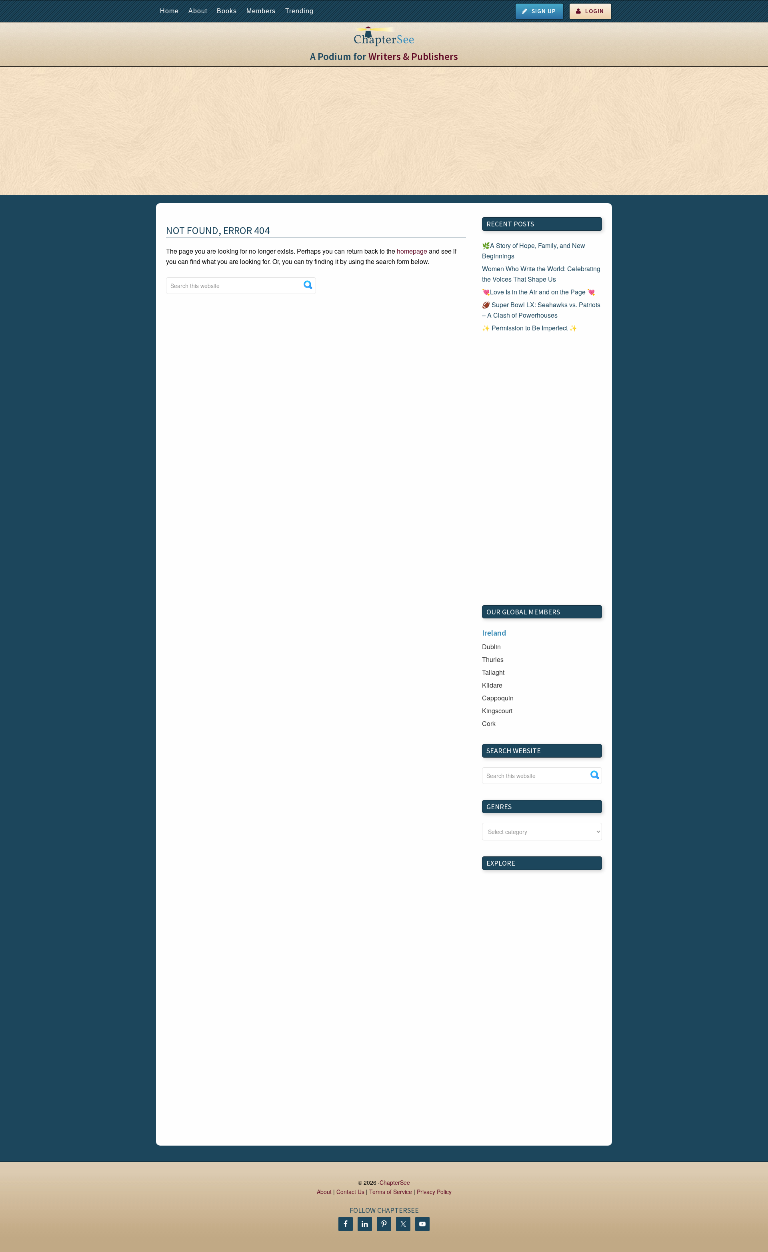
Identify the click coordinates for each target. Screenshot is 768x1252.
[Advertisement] (384, 131)
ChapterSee (395, 1182)
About (197, 11)
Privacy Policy (434, 1192)
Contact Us (350, 1192)
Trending (299, 11)
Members (261, 11)
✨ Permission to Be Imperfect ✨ (529, 327)
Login (594, 11)
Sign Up (544, 11)
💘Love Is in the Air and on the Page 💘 (538, 291)
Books (227, 11)
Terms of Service (390, 1192)
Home (169, 11)
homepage (412, 251)
